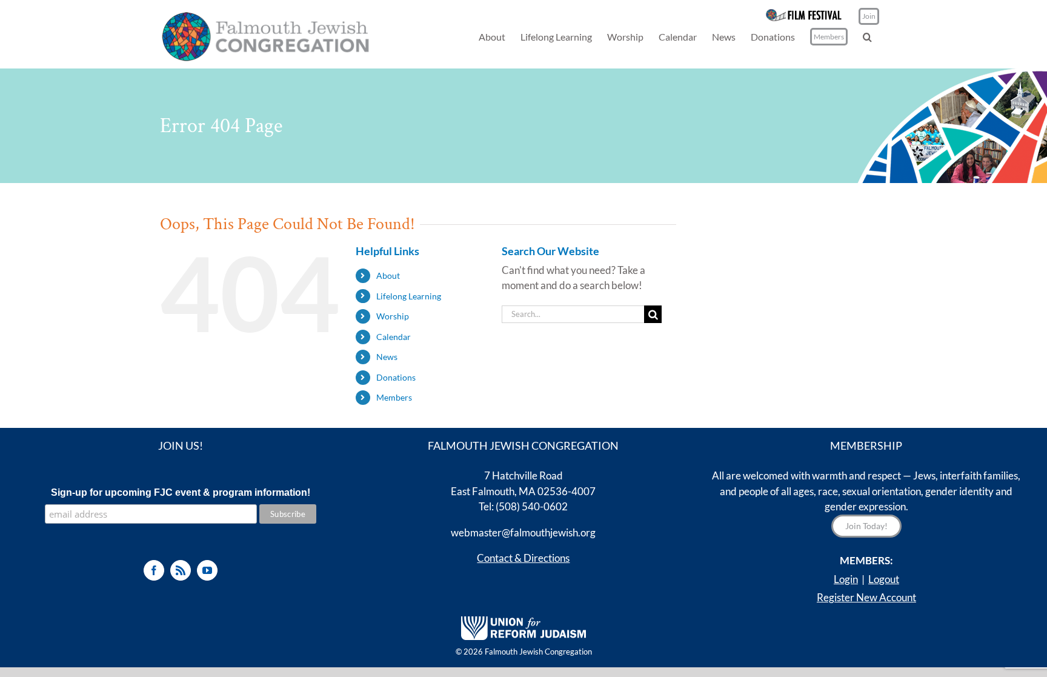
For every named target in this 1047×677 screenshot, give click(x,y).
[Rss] (180, 570)
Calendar (393, 337)
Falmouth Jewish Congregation (538, 651)
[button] (867, 36)
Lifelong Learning (408, 296)
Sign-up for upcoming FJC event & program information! (180, 492)
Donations (396, 377)
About (388, 275)
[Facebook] (154, 570)
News (386, 357)
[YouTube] (207, 570)
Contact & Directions (523, 558)
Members (394, 397)
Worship (392, 316)
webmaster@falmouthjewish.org (523, 532)
